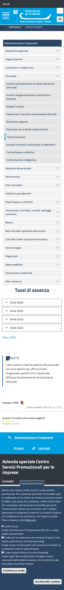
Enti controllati (13, 185)
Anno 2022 (9, 337)
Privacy (19, 448)
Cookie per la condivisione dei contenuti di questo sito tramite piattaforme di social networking (31, 539)
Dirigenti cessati (15, 106)
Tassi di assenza (16, 137)
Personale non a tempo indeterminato (27, 129)
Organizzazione (14, 59)
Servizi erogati (13, 248)
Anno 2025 (16, 311)
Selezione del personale (18, 168)
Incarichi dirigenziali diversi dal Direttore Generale (28, 97)
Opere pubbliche (14, 264)
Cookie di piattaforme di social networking (26, 552)
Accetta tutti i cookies (47, 581)
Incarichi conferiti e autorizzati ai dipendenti (30, 144)
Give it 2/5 (6, 421)
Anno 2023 (16, 328)
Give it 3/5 (9, 421)
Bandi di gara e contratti (19, 202)
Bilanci (9, 222)
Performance (12, 177)
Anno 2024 (16, 319)
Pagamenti (11, 256)
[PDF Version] (22, 403)
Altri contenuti (13, 281)
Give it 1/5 (3, 421)
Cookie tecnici (11, 526)
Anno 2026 (16, 302)
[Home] (32, 16)
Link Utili (44, 448)
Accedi (6, 4)
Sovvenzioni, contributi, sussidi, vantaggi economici (28, 212)
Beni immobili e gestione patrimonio (25, 231)
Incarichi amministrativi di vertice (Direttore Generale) (30, 85)
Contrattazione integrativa (21, 160)
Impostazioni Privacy (32, 483)
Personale (15, 27)
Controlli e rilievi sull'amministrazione (26, 239)
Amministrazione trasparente (21, 43)
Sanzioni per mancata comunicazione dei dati (31, 114)
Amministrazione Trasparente (33, 437)
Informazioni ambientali (18, 273)
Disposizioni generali (16, 51)
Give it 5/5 (14, 421)
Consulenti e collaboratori (19, 67)
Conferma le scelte (14, 570)
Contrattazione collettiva (20, 152)
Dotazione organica (17, 122)
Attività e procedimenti (18, 193)
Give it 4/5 (11, 421)
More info (31, 520)
